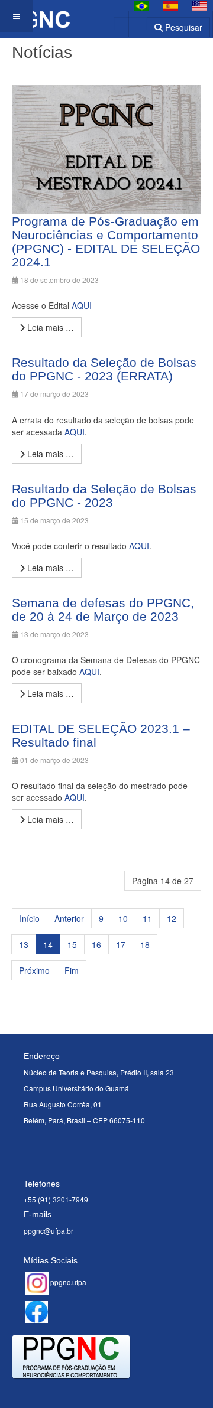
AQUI (82, 305)
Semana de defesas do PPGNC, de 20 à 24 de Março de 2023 (103, 609)
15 (72, 944)
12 (171, 918)
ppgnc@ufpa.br (48, 1231)
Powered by (66, 1393)
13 (23, 944)
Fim (71, 970)
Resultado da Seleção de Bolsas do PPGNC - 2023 (104, 495)
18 (145, 944)
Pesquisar (182, 27)
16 (96, 944)
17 (120, 944)
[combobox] (130, 23)
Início (30, 918)
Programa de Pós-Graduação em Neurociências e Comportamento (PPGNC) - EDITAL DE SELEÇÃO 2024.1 (106, 241)
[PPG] (35, 16)
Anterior (69, 918)
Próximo (34, 970)
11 (147, 918)
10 (123, 918)
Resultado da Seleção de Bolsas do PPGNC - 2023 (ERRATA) (104, 369)
